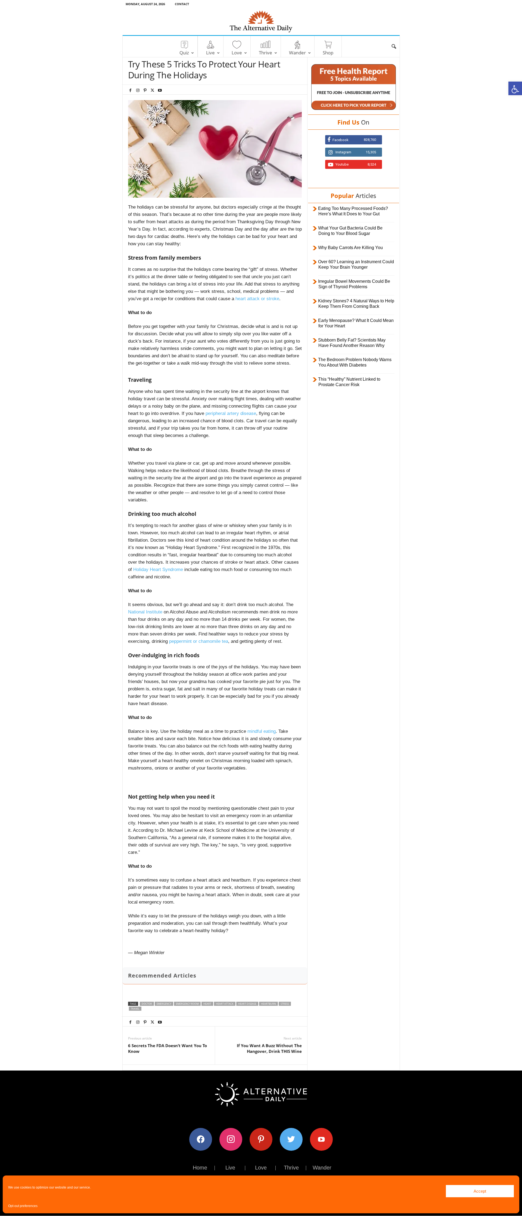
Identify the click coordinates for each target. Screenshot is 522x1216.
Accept (480, 1191)
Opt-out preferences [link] (23, 1206)
